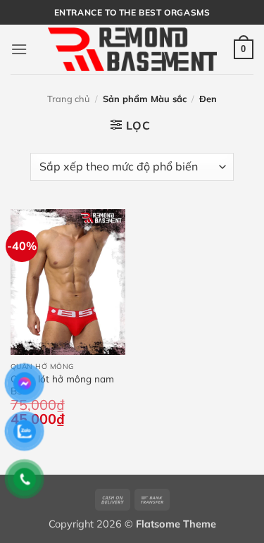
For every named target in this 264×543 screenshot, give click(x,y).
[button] (19, 49)
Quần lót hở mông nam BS (62, 385)
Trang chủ (68, 98)
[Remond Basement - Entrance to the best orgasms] (132, 48)
